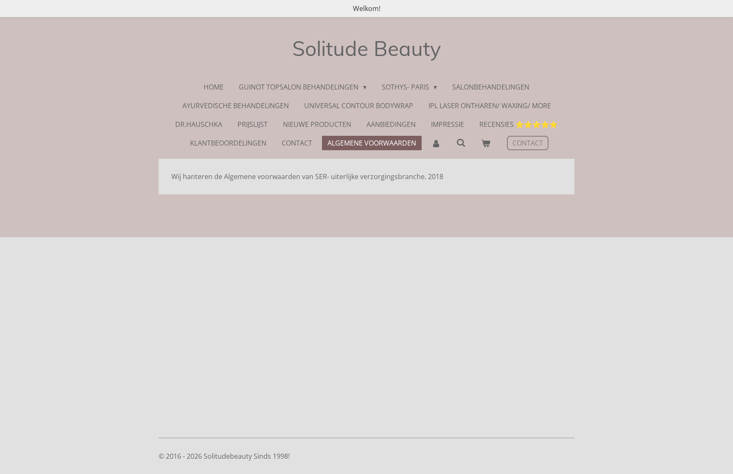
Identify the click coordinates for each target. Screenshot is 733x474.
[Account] (436, 143)
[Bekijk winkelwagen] (486, 143)
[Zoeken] (460, 142)
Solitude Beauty (366, 48)
